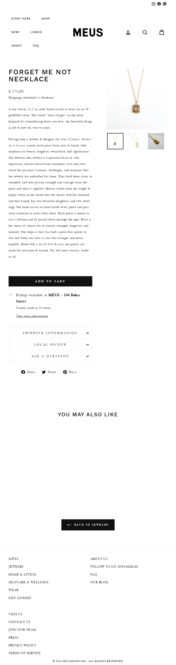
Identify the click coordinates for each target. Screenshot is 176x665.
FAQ (36, 45)
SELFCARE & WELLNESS (29, 582)
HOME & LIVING (22, 574)
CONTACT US (19, 622)
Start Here (21, 18)
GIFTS (13, 559)
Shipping (15, 97)
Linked (36, 32)
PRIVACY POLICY (22, 645)
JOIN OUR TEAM (22, 629)
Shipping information (50, 333)
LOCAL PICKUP (50, 344)
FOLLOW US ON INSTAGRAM (114, 566)
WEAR (13, 590)
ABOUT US (99, 559)
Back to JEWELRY (91, 524)
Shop (45, 18)
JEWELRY (16, 566)
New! (15, 32)
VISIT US (16, 614)
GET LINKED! (20, 598)
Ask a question (50, 356)
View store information (32, 316)
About (16, 45)
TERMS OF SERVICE (25, 653)
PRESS (13, 637)
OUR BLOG (99, 582)
